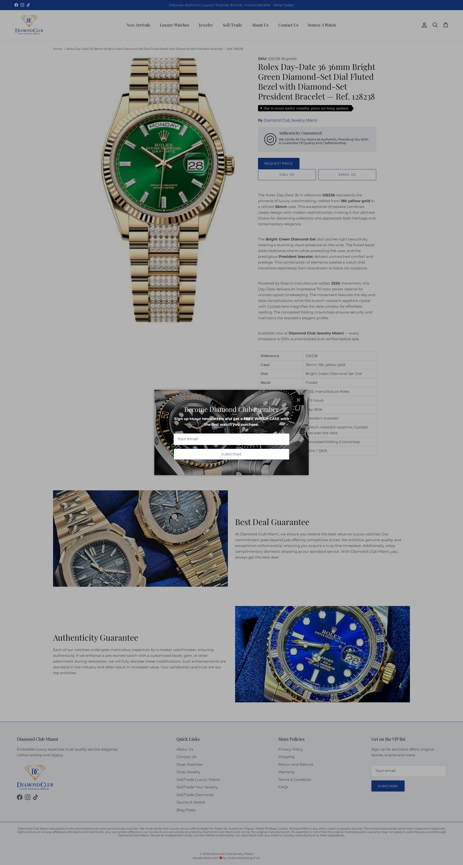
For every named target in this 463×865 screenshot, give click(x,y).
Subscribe (231, 454)
